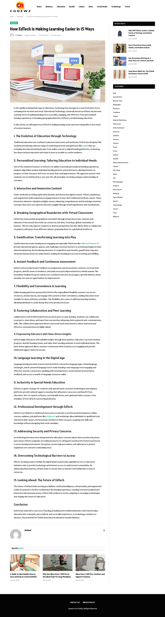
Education (61, 6)
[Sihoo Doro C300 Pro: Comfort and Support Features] (90, 562)
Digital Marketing (119, 120)
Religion (116, 193)
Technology (116, 6)
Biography (117, 105)
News (91, 6)
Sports (115, 201)
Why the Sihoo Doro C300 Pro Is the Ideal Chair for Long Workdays (57, 575)
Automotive (117, 97)
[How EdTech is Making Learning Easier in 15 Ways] (57, 71)
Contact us (75, 602)
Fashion (116, 135)
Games (115, 155)
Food (115, 147)
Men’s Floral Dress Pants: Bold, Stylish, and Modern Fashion (140, 46)
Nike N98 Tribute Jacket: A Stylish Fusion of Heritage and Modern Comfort (141, 32)
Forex (115, 151)
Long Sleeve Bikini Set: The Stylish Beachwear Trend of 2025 (141, 72)
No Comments (44, 35)
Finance (116, 139)
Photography (118, 182)
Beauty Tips (117, 101)
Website (116, 216)
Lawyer (82, 6)
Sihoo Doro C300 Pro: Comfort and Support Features (90, 575)
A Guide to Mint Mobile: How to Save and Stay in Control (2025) (23, 575)
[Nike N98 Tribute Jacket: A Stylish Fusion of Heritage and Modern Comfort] (119, 33)
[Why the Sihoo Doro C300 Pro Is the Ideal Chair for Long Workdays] (57, 562)
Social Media (102, 6)
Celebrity (116, 112)
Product (116, 186)
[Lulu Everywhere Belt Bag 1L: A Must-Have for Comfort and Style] (119, 61)
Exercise (116, 132)
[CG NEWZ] (20, 6)
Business (49, 6)
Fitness (115, 143)
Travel (127, 6)
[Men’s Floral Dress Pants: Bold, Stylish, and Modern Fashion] (119, 48)
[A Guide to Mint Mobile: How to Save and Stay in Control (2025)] (25, 562)
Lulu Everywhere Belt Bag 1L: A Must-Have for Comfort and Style (141, 59)
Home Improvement (120, 162)
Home (39, 6)
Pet (114, 178)
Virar (115, 213)
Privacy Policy (89, 602)
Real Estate (117, 189)
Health (72, 6)
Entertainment (118, 128)
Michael (19, 35)
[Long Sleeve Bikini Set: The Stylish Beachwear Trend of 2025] (119, 74)
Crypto (115, 116)
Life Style (116, 170)
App (114, 93)
